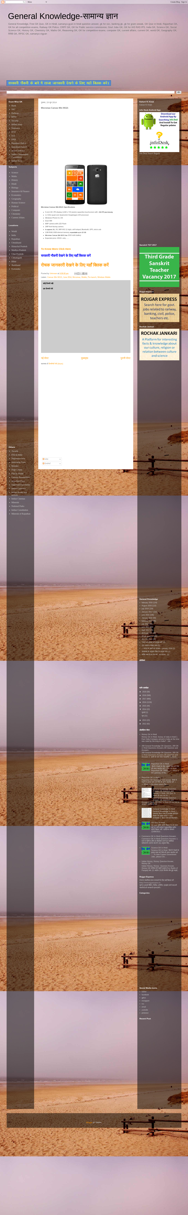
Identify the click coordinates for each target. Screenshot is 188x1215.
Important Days (18, 481)
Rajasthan (15, 239)
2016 (144, 702)
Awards (14, 451)
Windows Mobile (103, 277)
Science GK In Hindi (159, 848)
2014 (144, 709)
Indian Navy (16, 161)
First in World (17, 473)
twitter (144, 992)
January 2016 (147, 618)
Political (14, 206)
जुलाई (144, 712)
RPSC (14, 117)
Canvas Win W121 (54, 277)
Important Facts (18, 458)
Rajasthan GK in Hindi (160, 764)
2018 (144, 695)
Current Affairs (17, 217)
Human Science (18, 202)
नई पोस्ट (45, 358)
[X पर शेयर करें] (81, 273)
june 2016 (145, 615)
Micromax (76, 277)
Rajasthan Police (18, 143)
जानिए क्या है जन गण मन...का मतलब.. (154, 654)
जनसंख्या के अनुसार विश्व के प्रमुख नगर (155, 651)
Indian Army (16, 124)
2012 (144, 724)
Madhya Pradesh (18, 250)
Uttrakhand (16, 243)
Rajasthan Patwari (19, 147)
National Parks (17, 506)
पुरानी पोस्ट (125, 358)
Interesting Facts (18, 462)
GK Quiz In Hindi (158, 823)
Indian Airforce (18, 150)
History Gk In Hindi (149, 734)
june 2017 (145, 627)
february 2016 (147, 603)
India (13, 235)
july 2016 (145, 609)
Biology (14, 187)
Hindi (13, 184)
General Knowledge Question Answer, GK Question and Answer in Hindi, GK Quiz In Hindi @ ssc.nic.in (164, 792)
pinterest (145, 1013)
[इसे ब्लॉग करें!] (78, 273)
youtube (145, 1010)
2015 (144, 706)
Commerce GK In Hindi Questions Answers (159, 836)
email (144, 1007)
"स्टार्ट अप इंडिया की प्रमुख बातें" (152, 642)
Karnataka (15, 269)
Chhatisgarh (16, 258)
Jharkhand (15, 265)
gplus (144, 998)
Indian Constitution (19, 510)
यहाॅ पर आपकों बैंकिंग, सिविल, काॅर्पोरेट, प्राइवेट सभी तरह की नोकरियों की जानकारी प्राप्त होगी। (158, 886)
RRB (13, 139)
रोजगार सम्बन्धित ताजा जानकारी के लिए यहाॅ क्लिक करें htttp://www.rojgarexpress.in (156, 881)
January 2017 (147, 612)
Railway (15, 113)
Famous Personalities (20, 477)
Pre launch (92, 277)
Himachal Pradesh (19, 246)
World (14, 231)
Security (15, 121)
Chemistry (15, 214)
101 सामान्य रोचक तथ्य (149, 645)
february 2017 (147, 621)
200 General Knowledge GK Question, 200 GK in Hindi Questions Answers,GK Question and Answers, (160, 748)
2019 (144, 692)
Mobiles (14, 466)
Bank (13, 105)
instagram (145, 1001)
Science (14, 172)
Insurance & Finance (20, 191)
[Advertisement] (73, 58)
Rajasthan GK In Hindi (150, 777)
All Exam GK (147, 633)
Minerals (15, 502)
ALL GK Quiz (147, 639)
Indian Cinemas (18, 499)
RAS (13, 132)
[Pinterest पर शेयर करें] (86, 273)
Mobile (84, 277)
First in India (16, 455)
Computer (15, 210)
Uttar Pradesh (17, 254)
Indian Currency (18, 488)
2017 (144, 699)
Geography (16, 199)
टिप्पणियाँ (47, 464)
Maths (14, 176)
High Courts (16, 470)
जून (143, 716)
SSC (13, 109)
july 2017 (145, 624)
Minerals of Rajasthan (20, 514)
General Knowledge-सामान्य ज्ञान (63, 16)
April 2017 (146, 630)
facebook (145, 995)
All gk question (147, 636)
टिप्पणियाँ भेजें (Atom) (56, 364)
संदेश (46, 459)
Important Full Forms (20, 485)
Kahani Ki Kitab (145, 105)
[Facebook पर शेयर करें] (83, 273)
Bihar (13, 261)
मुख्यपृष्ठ (84, 358)
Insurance (15, 128)
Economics (16, 195)
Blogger (89, 1122)
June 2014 (67, 277)
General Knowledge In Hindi (164, 809)
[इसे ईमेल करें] (75, 273)
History (14, 180)
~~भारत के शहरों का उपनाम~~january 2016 (157, 648)
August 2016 (147, 606)
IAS (13, 136)
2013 (144, 720)
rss (143, 1004)
